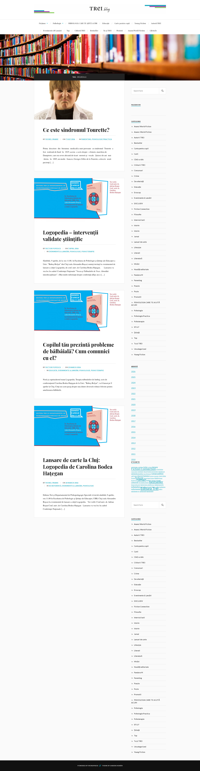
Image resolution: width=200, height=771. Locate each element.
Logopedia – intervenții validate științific (70, 235)
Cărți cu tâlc (139, 159)
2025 (133, 377)
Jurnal (136, 236)
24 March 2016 (72, 483)
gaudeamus (162, 487)
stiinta (164, 476)
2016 (133, 426)
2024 (133, 382)
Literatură (138, 258)
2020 (133, 404)
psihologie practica (137, 474)
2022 (133, 393)
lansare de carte (135, 485)
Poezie (137, 286)
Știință (137, 332)
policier (149, 480)
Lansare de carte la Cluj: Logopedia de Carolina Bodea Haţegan (77, 466)
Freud (133, 478)
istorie (156, 478)
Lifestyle (153, 30)
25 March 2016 (74, 367)
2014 (133, 437)
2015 (133, 432)
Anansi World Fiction (136, 30)
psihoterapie (135, 489)
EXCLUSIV (138, 203)
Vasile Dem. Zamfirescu (147, 485)
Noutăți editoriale (141, 269)
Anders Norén (116, 765)
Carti (136, 154)
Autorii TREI (156, 23)
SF (138, 491)
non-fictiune (147, 474)
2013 (133, 443)
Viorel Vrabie (51, 139)
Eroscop (137, 192)
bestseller (156, 482)
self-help (134, 476)
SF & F (136, 327)
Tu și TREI (107, 30)
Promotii (137, 297)
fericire (152, 476)
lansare (155, 467)
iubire (160, 489)
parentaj (156, 476)
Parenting (86, 139)
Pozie (136, 291)
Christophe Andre (143, 482)
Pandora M (138, 275)
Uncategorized (140, 349)
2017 (133, 421)
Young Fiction (140, 23)
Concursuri (138, 170)
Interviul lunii (139, 220)
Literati (137, 253)
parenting (149, 491)
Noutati (120, 30)
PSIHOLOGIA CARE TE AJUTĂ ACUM (82, 23)
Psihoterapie (88, 251)
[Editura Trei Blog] (100, 12)
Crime (136, 176)
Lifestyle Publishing (143, 476)
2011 (133, 454)
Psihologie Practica (102, 139)
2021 (133, 399)
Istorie (136, 225)
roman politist (157, 474)
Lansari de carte (140, 242)
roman (141, 480)
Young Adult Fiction (149, 478)
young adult (134, 471)
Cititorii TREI (80, 30)
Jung (160, 476)
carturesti (143, 491)
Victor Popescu (53, 248)
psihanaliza (135, 487)
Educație (105, 23)
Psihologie (57, 23)
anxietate (140, 471)
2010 (133, 459)
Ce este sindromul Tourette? (76, 129)
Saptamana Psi (159, 485)
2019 (133, 410)
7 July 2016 (70, 139)
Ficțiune (42, 23)
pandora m (161, 471)
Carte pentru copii (122, 23)
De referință (55, 486)
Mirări (136, 264)
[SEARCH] (162, 90)
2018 (133, 415)
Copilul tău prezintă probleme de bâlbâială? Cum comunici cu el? (78, 351)
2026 (133, 371)
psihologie (134, 491)
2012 (133, 448)
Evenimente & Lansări (52, 30)
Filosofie (137, 214)
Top (68, 30)
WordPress (93, 765)
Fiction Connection (141, 209)
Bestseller (94, 30)
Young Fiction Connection (151, 471)
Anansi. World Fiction (143, 132)
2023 (133, 388)
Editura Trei (150, 488)
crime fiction (159, 469)
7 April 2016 (73, 248)
